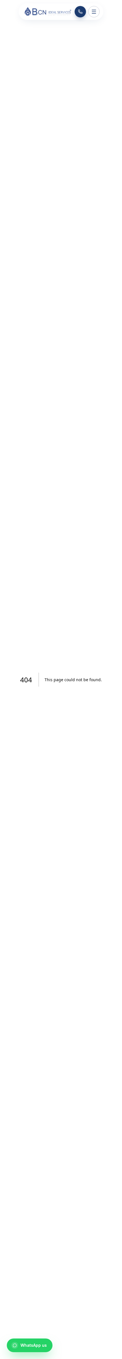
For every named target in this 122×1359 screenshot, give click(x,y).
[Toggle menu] (94, 11)
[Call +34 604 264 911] (80, 11)
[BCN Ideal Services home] (47, 11)
